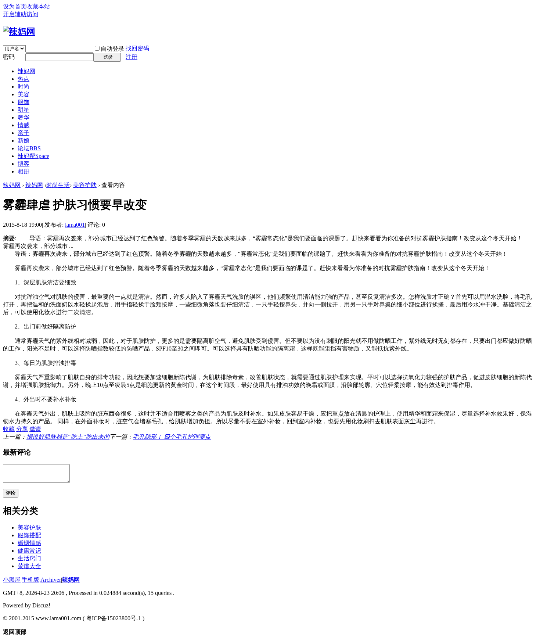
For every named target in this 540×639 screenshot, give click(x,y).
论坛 (29, 148)
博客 (23, 164)
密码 (9, 57)
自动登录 (112, 49)
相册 (23, 171)
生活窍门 (29, 558)
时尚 (23, 86)
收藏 (9, 429)
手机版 (30, 580)
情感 (23, 125)
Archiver (50, 580)
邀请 (35, 429)
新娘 (23, 140)
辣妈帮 (33, 156)
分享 (22, 429)
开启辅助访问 (20, 14)
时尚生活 (58, 185)
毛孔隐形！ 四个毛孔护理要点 (172, 437)
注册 (131, 57)
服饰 (23, 102)
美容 (23, 94)
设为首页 (14, 6)
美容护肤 (85, 185)
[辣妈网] (19, 31)
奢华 (23, 117)
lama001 (75, 225)
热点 (23, 79)
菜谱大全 (29, 566)
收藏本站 (38, 6)
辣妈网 (26, 71)
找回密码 (137, 48)
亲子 (23, 133)
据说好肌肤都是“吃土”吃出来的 (67, 437)
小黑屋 (12, 580)
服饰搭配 (29, 535)
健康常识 (29, 551)
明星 (23, 110)
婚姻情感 (29, 543)
